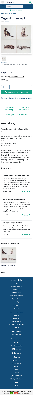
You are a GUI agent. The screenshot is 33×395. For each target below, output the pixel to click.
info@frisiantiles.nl (17, 379)
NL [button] (17, 385)
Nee (16, 393)
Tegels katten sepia (10, 13)
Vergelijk (12, 98)
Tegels (16, 283)
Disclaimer (16, 315)
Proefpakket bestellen (16, 295)
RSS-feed (16, 342)
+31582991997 (17, 376)
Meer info (5, 98)
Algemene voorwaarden (16, 312)
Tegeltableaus (17, 289)
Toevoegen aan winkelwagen (17, 92)
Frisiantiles (6, 21)
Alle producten (16, 334)
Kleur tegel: (5, 76)
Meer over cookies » (23, 393)
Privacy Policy (17, 318)
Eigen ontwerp (16, 299)
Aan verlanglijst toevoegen (24, 98)
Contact (16, 309)
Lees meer (4, 62)
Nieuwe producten (16, 339)
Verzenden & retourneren (16, 324)
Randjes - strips (16, 292)
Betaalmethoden (16, 321)
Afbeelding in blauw (8, 81)
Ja (11, 393)
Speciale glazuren (16, 286)
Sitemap (16, 327)
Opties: (3, 79)
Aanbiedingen (16, 302)
